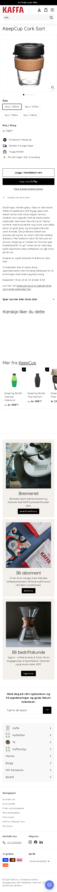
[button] (49, 885)
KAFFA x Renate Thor (14, 821)
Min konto (8, 826)
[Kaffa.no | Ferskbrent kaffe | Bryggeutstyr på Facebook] (35, 842)
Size (5, 100)
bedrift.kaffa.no (28, 511)
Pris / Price (9, 125)
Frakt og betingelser (13, 808)
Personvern (8, 817)
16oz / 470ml (32, 106)
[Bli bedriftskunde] (28, 624)
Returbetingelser (11, 812)
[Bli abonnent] (28, 545)
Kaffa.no (28, 591)
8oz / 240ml (30, 115)
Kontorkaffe (9, 803)
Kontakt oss (9, 799)
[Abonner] (47, 710)
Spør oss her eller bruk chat (20, 299)
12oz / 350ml (12, 106)
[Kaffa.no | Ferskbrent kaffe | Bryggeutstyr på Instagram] (30, 842)
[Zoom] (52, 87)
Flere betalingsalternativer (28, 188)
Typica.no (28, 673)
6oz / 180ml (11, 115)
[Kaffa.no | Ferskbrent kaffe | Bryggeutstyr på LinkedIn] (41, 842)
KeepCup (27, 362)
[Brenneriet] (28, 465)
